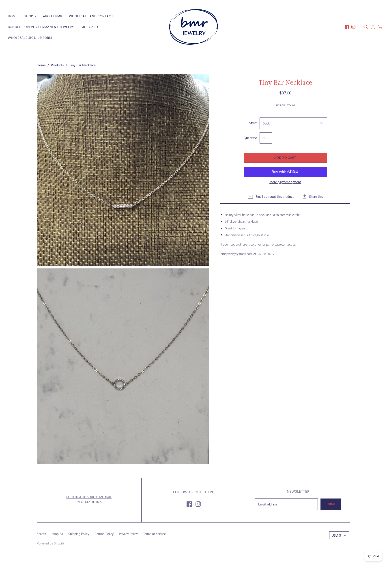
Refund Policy (104, 534)
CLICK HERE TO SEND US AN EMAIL (89, 497)
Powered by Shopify (50, 543)
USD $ (336, 535)
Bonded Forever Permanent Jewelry (41, 27)
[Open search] (365, 27)
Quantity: (250, 138)
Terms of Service (154, 534)
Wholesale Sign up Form (30, 37)
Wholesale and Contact (91, 16)
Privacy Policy (128, 534)
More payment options (285, 182)
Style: (253, 123)
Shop (28, 16)
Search (41, 534)
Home (13, 16)
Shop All (57, 534)
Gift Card (89, 27)
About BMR (52, 16)
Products (57, 65)
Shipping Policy (78, 534)
